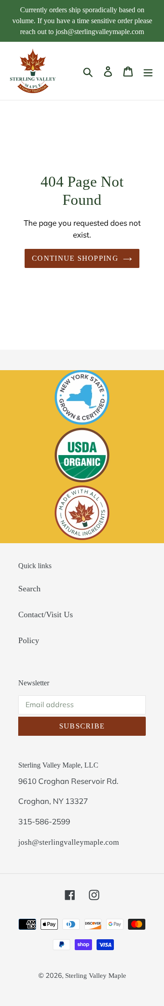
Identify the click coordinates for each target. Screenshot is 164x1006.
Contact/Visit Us (45, 614)
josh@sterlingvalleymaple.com (68, 842)
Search (29, 588)
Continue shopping (75, 258)
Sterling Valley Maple (95, 975)
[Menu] (148, 71)
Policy (28, 640)
